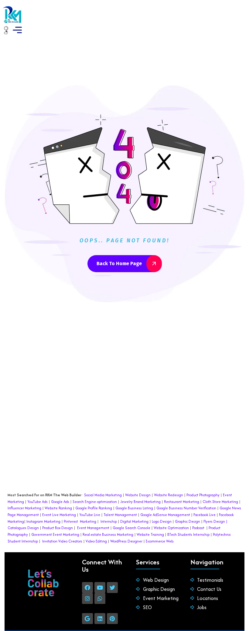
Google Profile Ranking (93, 508)
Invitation (49, 541)
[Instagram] (87, 598)
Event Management (93, 527)
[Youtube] (99, 587)
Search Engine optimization (95, 501)
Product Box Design (57, 527)
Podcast (198, 527)
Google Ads (60, 501)
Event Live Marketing (58, 514)
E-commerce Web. (160, 541)
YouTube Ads (37, 501)
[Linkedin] (99, 618)
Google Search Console (131, 527)
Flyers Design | (215, 521)
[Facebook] (87, 587)
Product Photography (203, 495)
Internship (108, 521)
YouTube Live (89, 514)
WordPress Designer (126, 541)
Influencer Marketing (24, 508)
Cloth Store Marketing (220, 501)
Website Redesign (168, 495)
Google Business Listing (134, 508)
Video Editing (96, 541)
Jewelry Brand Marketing (140, 501)
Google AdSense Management (165, 514)
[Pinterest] (112, 618)
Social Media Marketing (103, 495)
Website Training (150, 534)
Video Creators (70, 541)
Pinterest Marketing (80, 521)
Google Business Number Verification (186, 508)
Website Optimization (171, 527)
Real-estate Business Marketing (108, 534)
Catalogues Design (23, 527)
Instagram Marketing (43, 521)
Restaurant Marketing (181, 501)
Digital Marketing (134, 521)
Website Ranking (58, 508)
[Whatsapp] (99, 598)
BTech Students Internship (188, 534)
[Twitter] (112, 587)
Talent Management (120, 514)
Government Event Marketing (55, 534)
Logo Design (162, 521)
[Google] (87, 618)
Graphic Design (187, 521)
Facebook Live (204, 514)
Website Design (138, 495)
